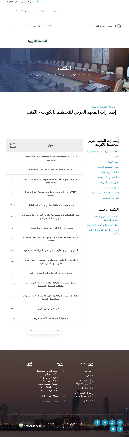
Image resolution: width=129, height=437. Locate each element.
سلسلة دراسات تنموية (108, 177)
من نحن (45, 11)
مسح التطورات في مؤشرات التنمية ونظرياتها (51, 273)
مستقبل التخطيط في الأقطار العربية (51, 318)
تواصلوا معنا (22, 11)
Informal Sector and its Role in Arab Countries (51, 169)
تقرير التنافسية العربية (108, 167)
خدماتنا (34, 11)
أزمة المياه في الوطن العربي (50, 308)
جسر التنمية (113, 162)
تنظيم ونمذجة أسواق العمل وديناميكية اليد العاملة (51, 205)
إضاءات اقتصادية (111, 198)
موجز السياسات (111, 187)
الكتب (116, 156)
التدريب (87, 375)
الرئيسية (55, 11)
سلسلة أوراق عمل (110, 172)
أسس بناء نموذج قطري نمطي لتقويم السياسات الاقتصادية (51, 250)
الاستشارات (85, 388)
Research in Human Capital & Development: (51, 228)
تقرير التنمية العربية (110, 182)
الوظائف (87, 400)
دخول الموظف (28, 1)
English (9, 1)
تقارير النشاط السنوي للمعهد (105, 192)
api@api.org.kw (50, 401)
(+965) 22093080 (50, 396)
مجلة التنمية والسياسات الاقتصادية (103, 151)
